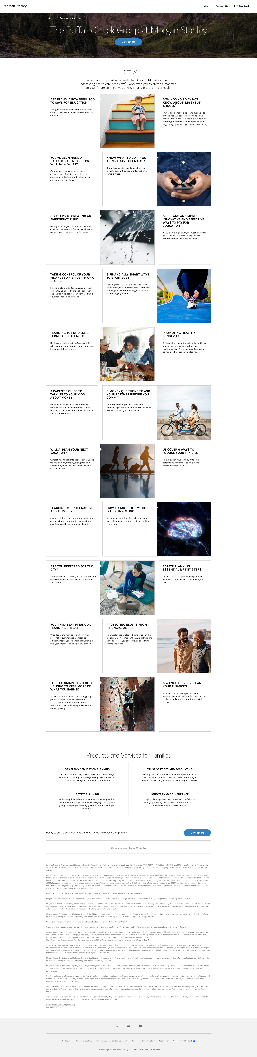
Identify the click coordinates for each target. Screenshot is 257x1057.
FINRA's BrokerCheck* (117, 922)
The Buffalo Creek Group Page (67, 18)
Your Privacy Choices (182, 1041)
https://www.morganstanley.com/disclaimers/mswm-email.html (73, 940)
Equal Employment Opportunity (155, 1041)
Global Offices (131, 1041)
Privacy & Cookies (84, 1041)
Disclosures (66, 1041)
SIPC (142, 1049)
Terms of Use (101, 1041)
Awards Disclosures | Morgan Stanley (60, 1004)
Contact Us (128, 41)
